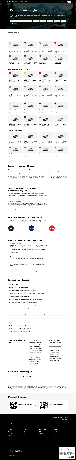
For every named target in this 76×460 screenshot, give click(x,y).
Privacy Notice (51, 388)
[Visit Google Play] (11, 451)
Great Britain (10, 32)
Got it (73, 457)
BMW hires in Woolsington (54, 344)
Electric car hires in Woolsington (35, 342)
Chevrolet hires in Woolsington (35, 357)
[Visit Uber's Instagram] (14, 446)
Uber (6, 1)
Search (63, 20)
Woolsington (16, 32)
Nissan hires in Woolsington (34, 363)
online (31, 178)
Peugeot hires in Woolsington (55, 358)
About (26, 1)
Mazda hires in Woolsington (54, 340)
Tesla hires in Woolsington (54, 350)
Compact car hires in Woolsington (35, 350)
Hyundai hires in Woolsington (55, 342)
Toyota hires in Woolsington (34, 354)
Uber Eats (21, 1)
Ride (10, 1)
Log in (65, 1)
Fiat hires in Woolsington (54, 360)
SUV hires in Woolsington (34, 340)
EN (59, 1)
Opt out (68, 457)
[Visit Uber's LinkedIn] (9, 446)
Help (62, 1)
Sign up (69, 1)
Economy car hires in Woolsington (35, 348)
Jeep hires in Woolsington (54, 352)
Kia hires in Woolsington (33, 355)
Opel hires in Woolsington (54, 354)
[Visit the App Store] (18, 451)
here (70, 454)
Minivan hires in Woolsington (34, 346)
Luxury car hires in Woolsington (35, 344)
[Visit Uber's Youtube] (11, 446)
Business (17, 1)
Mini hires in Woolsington (54, 356)
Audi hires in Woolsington (54, 347)
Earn (13, 1)
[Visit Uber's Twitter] (16, 446)
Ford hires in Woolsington (34, 361)
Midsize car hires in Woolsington (35, 352)
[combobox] (22, 21)
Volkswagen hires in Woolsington (35, 359)
